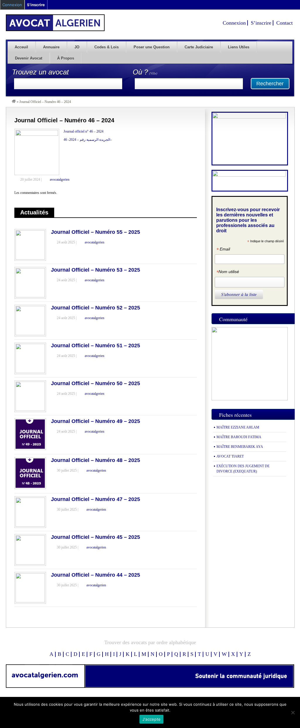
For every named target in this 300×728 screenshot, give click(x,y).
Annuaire (51, 47)
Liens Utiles (238, 47)
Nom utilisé (227, 272)
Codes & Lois (106, 47)
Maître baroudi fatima (239, 437)
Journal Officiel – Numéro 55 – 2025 (95, 232)
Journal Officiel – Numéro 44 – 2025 (95, 575)
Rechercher (270, 84)
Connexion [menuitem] (12, 4)
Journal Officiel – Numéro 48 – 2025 (95, 460)
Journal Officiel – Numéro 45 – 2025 (95, 537)
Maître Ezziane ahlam (238, 427)
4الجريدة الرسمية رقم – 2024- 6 (87, 140)
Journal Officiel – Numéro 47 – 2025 (95, 499)
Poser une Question (152, 47)
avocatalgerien (59, 179)
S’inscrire (261, 23)
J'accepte (151, 719)
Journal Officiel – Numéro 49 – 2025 (95, 421)
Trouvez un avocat (40, 72)
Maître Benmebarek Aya (240, 447)
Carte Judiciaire (199, 47)
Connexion (234, 23)
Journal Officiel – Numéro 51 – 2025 (95, 345)
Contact (284, 23)
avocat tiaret (230, 456)
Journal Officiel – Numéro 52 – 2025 (95, 308)
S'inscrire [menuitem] (36, 4)
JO (76, 47)
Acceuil (21, 47)
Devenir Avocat (28, 58)
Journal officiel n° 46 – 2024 (83, 131)
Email (223, 249)
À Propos (65, 58)
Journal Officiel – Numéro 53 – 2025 (95, 270)
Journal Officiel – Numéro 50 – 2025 (95, 383)
